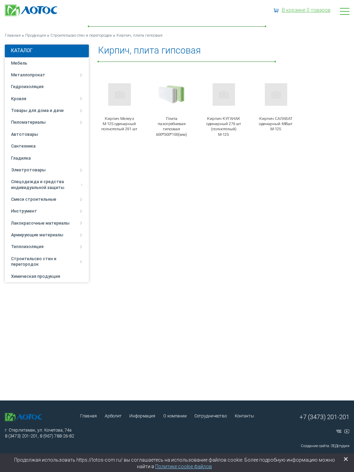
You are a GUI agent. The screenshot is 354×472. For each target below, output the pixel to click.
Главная (88, 415)
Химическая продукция (35, 276)
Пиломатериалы (28, 122)
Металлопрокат (28, 74)
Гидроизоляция (27, 86)
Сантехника (23, 146)
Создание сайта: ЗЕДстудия (325, 446)
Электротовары (28, 169)
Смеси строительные (33, 199)
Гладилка (21, 158)
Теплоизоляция (27, 246)
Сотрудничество (210, 415)
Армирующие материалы (37, 234)
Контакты (244, 415)
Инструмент (24, 211)
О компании (175, 415)
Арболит (113, 415)
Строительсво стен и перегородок (33, 261)
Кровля (18, 98)
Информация (142, 415)
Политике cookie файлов (183, 466)
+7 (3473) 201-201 (324, 417)
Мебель (19, 63)
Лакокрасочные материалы (40, 223)
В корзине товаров (306, 10)
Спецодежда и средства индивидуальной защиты (37, 184)
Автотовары (24, 134)
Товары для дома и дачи (37, 110)
